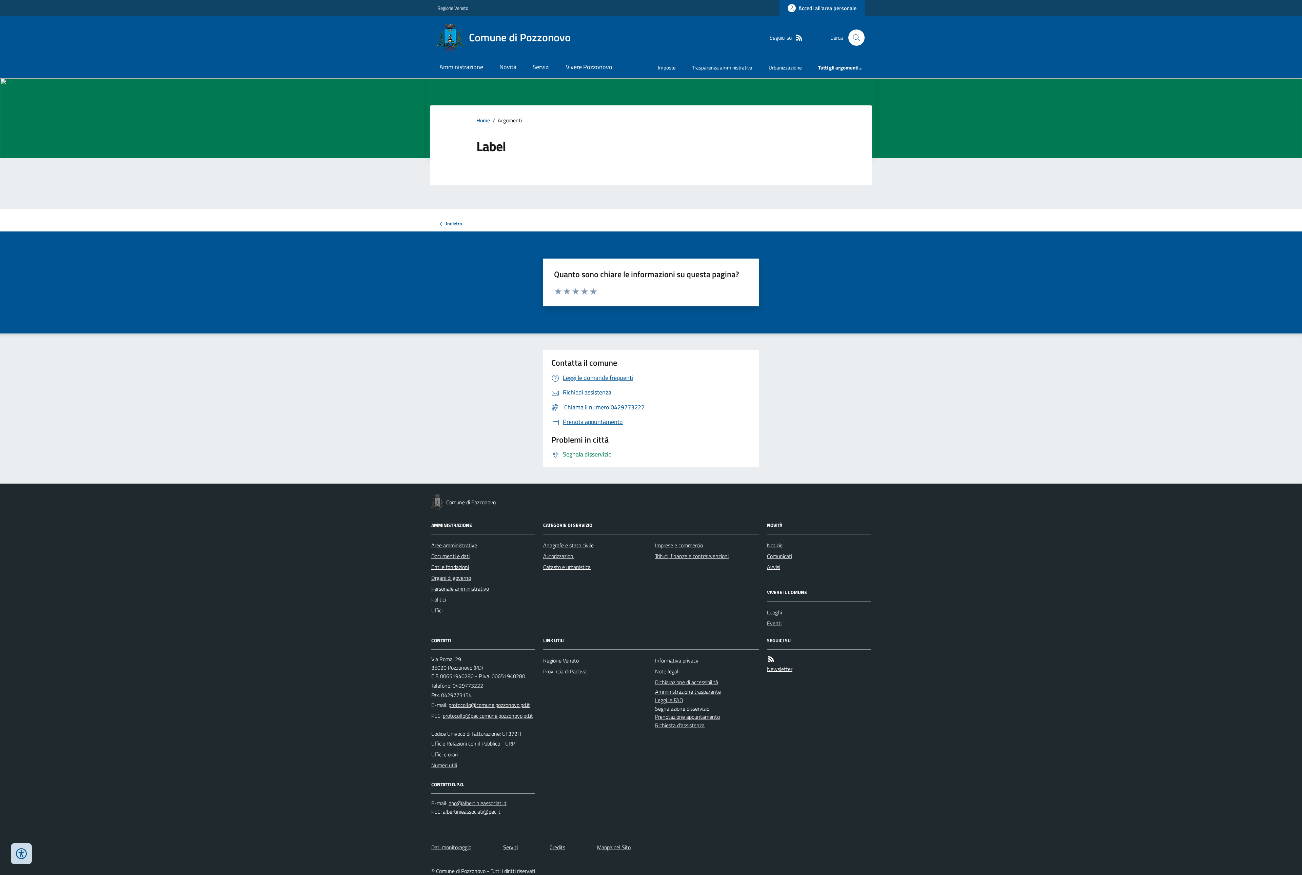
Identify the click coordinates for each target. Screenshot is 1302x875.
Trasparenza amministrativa (722, 68)
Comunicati (779, 556)
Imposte (667, 68)
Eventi (774, 623)
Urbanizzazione (785, 68)
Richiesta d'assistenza (680, 725)
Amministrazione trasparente (688, 692)
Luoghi (774, 612)
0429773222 (468, 685)
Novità (507, 67)
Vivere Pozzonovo (589, 67)
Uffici (436, 610)
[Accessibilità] (21, 853)
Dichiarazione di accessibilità (686, 682)
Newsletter (779, 669)
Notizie (775, 545)
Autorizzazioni (558, 556)
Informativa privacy (676, 660)
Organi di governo (451, 578)
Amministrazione (461, 67)
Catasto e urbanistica (567, 567)
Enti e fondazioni (450, 567)
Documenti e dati (450, 556)
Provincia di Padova (565, 671)
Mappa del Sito (614, 847)
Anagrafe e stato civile (568, 545)
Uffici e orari (444, 754)
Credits (557, 847)
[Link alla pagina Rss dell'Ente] (771, 659)
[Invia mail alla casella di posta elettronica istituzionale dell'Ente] (489, 704)
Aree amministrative (454, 545)
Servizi (541, 67)
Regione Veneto (452, 8)
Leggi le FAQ (669, 700)
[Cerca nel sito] (854, 37)
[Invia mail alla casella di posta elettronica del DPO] (478, 803)
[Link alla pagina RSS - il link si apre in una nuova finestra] (799, 38)
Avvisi (773, 567)
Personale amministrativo (460, 589)
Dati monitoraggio (451, 847)
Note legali (667, 671)
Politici (438, 599)
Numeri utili (444, 765)
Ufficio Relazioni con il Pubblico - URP (473, 743)
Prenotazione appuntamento (687, 717)
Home (483, 120)
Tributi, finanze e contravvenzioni (692, 556)
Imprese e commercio (679, 545)
